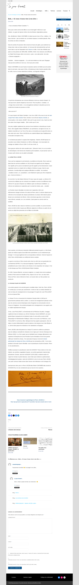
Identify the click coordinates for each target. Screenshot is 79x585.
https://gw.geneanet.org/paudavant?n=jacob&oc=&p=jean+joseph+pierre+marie (31, 401)
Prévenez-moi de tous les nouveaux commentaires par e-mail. (24, 559)
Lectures (59, 10)
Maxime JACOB (43, 117)
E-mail (10, 541)
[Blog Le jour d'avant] (16, 5)
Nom (9, 536)
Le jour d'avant (18, 478)
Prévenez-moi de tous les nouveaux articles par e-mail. (22, 564)
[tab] (58, 25)
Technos (53, 10)
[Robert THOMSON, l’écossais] (59, 35)
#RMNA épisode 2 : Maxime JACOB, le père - (25, 503)
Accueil (32, 10)
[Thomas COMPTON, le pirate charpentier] (59, 42)
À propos (65, 10)
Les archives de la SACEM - (21, 498)
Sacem (30, 49)
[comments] (65, 25)
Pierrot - (17, 492)
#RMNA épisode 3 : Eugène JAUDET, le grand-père (13, 449)
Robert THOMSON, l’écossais (67, 36)
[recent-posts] (62, 25)
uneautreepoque (16, 464)
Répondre (15, 473)
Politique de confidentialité (47, 577)
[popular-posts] (58, 25)
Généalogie (39, 10)
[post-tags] (69, 25)
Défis (46, 10)
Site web (10, 547)
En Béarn (19, 14)
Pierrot (25, 446)
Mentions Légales (27, 577)
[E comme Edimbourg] (59, 28)
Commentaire (11, 517)
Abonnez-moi (63, 19)
